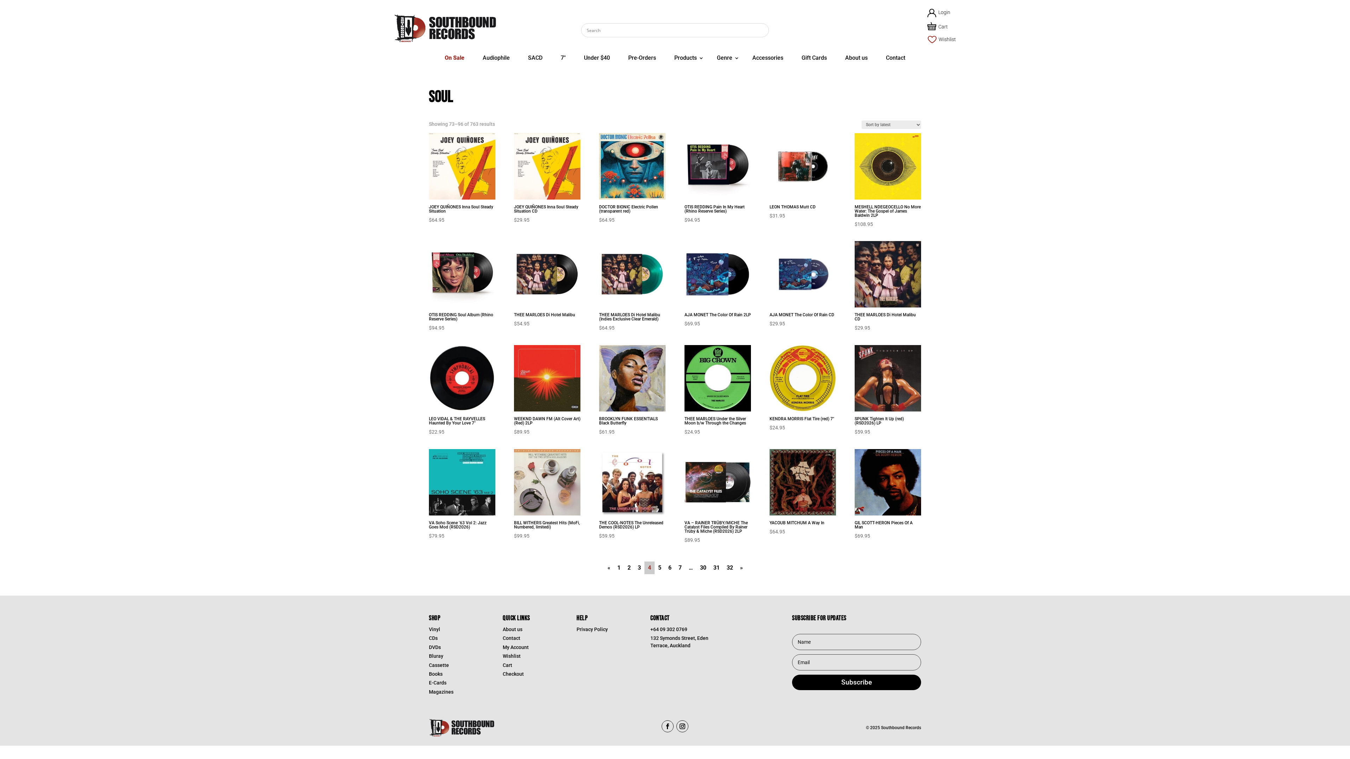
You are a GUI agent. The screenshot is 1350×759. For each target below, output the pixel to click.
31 (716, 567)
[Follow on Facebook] (668, 726)
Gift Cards (814, 57)
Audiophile (496, 57)
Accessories (767, 57)
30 (703, 567)
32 (730, 567)
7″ (563, 57)
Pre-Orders (642, 57)
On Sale (454, 57)
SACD (535, 57)
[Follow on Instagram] (682, 726)
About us (856, 57)
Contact (895, 57)
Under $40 (597, 57)
